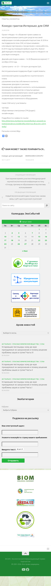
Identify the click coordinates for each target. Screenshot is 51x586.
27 (25, 244)
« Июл (25, 251)
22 (39, 240)
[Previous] (21, 491)
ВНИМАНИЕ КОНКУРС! (34, 156)
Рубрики (5, 407)
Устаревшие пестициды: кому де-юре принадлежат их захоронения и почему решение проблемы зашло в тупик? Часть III (24, 350)
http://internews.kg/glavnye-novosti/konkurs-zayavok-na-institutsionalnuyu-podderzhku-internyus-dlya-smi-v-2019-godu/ (24, 124)
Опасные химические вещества (25, 344)
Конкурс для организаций (12, 156)
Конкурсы (15, 19)
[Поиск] (46, 205)
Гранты (5, 19)
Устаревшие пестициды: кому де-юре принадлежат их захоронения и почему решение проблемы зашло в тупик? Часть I (24, 385)
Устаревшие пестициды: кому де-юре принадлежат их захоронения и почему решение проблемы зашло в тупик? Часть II (24, 367)
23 (46, 240)
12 (19, 237)
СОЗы (42, 344)
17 (5, 240)
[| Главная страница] (8, 3)
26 (19, 244)
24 (5, 244)
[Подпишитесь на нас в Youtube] (23, 569)
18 (12, 240)
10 (5, 237)
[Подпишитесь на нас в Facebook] (27, 569)
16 (46, 237)
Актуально (6, 344)
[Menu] (48, 3)
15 (39, 237)
